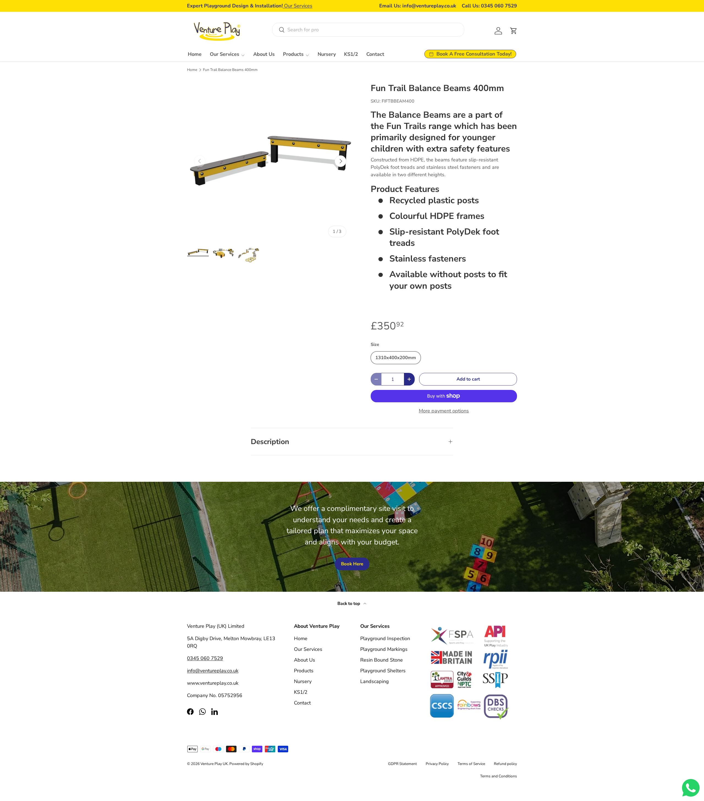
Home (195, 54)
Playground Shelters (383, 670)
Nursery (327, 54)
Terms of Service (471, 763)
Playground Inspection (385, 638)
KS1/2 (351, 54)
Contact (375, 54)
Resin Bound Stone (381, 660)
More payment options (444, 411)
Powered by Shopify (246, 763)
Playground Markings (384, 649)
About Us (264, 54)
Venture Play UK (214, 763)
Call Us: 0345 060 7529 (489, 5)
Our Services (297, 5)
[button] (514, 31)
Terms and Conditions (498, 776)
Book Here (352, 564)
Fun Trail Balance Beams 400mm (230, 70)
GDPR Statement (402, 763)
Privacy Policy (437, 763)
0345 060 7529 (205, 658)
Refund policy (505, 763)
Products (293, 54)
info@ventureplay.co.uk (212, 670)
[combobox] (368, 29)
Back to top (349, 604)
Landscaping (374, 681)
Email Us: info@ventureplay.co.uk (417, 5)
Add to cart (468, 379)
